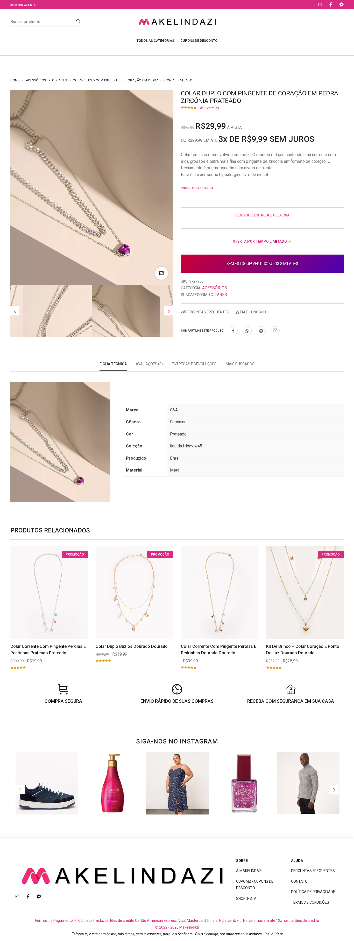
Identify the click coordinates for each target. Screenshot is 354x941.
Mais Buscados (240, 364)
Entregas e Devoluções (194, 364)
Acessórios (36, 80)
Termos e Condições (310, 902)
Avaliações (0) (149, 364)
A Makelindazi (249, 871)
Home (15, 80)
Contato (299, 881)
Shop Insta (246, 898)
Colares (59, 80)
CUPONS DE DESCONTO (198, 41)
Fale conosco (252, 312)
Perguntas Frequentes (207, 312)
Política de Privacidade (313, 892)
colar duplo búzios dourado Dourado (132, 646)
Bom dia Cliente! (23, 5)
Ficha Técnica (113, 364)
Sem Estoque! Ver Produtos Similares (262, 264)
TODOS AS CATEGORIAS (155, 41)
